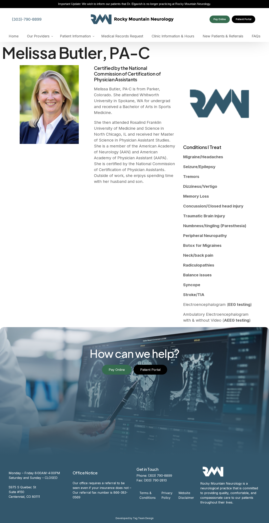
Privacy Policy (167, 495)
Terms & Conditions (147, 495)
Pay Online (219, 19)
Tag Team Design (143, 518)
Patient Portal (243, 19)
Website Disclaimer (186, 495)
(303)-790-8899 (27, 19)
